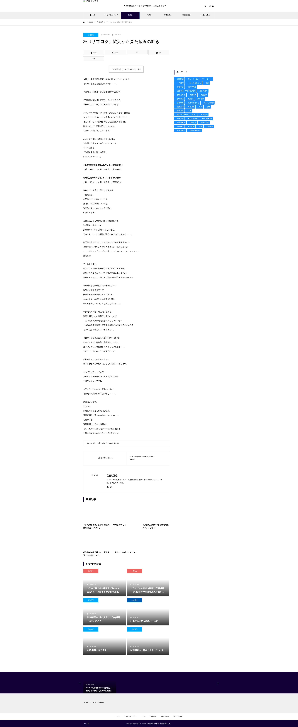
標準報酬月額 (207, 118)
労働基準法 (181, 95)
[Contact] (209, 6)
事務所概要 (186, 15)
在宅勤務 (180, 103)
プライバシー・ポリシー (93, 702)
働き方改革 (203, 91)
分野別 (149, 15)
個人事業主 (192, 87)
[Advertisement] (194, 49)
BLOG (130, 15)
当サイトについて (111, 15)
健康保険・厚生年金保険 (186, 91)
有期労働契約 (193, 118)
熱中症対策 (205, 122)
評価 (200, 126)
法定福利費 (181, 122)
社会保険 (134, 600)
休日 (207, 83)
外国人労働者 (209, 103)
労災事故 (116, 443)
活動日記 (193, 122)
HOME (92, 15)
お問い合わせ (205, 15)
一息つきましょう (194, 83)
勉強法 (190, 99)
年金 (200, 107)
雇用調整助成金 (195, 130)
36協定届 (104, 443)
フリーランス (193, 79)
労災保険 (180, 99)
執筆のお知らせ (193, 103)
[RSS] (213, 6)
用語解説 (180, 126)
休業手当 (180, 87)
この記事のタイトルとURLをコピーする (126, 69)
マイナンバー (207, 79)
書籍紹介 (204, 115)
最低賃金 (180, 118)
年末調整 (191, 107)
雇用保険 (210, 126)
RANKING (167, 15)
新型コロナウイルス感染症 (187, 115)
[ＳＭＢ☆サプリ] (101, 6)
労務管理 (91, 35)
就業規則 (180, 107)
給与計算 (191, 126)
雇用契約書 (181, 130)
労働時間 (110, 443)
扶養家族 (180, 111)
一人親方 (180, 83)
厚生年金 (200, 99)
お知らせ (91, 571)
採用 (189, 111)
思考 (208, 107)
